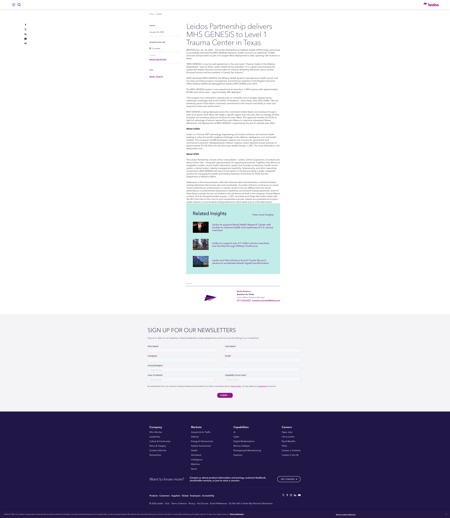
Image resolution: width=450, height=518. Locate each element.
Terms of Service (179, 503)
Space (194, 468)
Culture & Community (159, 441)
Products (153, 495)
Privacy (192, 503)
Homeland (196, 455)
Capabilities (241, 427)
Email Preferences (218, 503)
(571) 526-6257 (244, 300)
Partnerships (155, 455)
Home (151, 14)
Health (159, 76)
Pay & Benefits (288, 441)
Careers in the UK (290, 455)
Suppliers (175, 495)
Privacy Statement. (237, 514)
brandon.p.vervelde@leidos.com (266, 300)
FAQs (284, 445)
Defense (195, 436)
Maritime (195, 464)
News (152, 76)
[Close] (446, 513)
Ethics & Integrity (157, 445)
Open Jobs (287, 432)
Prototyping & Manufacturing (247, 450)
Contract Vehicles (157, 450)
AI (234, 432)
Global (185, 495)
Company (155, 427)
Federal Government (201, 445)
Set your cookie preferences (346, 514)
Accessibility (208, 495)
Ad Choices (202, 503)
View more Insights (263, 214)
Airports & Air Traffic (200, 432)
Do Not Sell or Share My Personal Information (251, 503)
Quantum (237, 455)
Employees (195, 495)
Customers (164, 495)
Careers (287, 427)
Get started (287, 479)
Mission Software (241, 445)
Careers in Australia (291, 450)
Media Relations (157, 59)
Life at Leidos (288, 436)
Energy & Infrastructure (202, 441)
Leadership (154, 436)
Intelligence (196, 459)
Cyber (236, 436)
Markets (196, 427)
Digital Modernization (244, 441)
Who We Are (155, 432)
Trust (167, 503)
